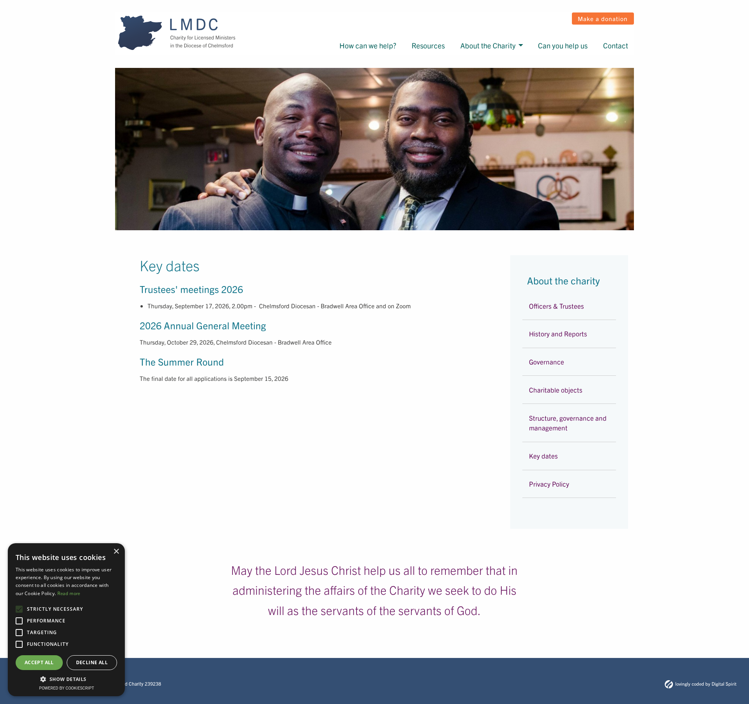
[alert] (66, 619)
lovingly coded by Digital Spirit (706, 683)
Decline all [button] (92, 662)
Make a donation (603, 18)
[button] (66, 679)
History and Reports (558, 333)
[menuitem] (418, 45)
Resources (467, 46)
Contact (618, 46)
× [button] (116, 552)
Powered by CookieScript (66, 687)
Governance (546, 361)
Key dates (543, 456)
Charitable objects (555, 390)
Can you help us (576, 46)
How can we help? (418, 46)
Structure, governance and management (568, 423)
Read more (68, 593)
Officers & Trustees (556, 306)
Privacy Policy (549, 484)
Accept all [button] (39, 662)
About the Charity (515, 46)
